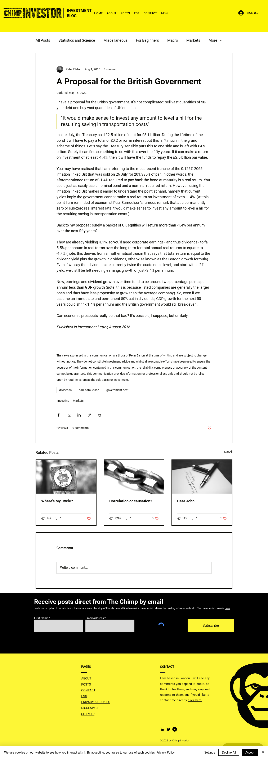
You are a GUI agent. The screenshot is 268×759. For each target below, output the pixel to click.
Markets (193, 40)
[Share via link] (89, 415)
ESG (84, 696)
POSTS (86, 684)
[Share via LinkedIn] (79, 415)
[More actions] (208, 69)
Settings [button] (209, 752)
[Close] (262, 752)
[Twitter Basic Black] (168, 729)
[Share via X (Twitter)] (69, 415)
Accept (249, 752)
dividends (65, 390)
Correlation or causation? (130, 501)
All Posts (43, 40)
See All (228, 451)
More (213, 40)
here (227, 608)
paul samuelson (89, 390)
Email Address (94, 618)
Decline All (229, 752)
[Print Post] (100, 415)
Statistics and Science (76, 40)
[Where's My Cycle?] (66, 477)
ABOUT (86, 678)
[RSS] (174, 729)
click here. (195, 700)
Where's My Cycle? (57, 501)
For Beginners (147, 40)
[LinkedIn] (162, 729)
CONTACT (88, 690)
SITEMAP (87, 714)
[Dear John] (202, 477)
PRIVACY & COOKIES (95, 702)
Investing (63, 400)
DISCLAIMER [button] (90, 708)
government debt (117, 390)
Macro (172, 40)
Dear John (186, 501)
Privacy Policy (165, 752)
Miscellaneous (115, 40)
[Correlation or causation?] (134, 477)
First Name (41, 618)
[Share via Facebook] (59, 415)
